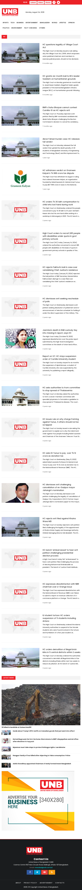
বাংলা (25, 2)
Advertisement (46, 883)
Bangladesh (45, 23)
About (18, 883)
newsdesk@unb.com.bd (41, 867)
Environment (16, 28)
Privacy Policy (30, 883)
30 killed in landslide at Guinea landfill (16, 727)
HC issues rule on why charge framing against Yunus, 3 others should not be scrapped (61, 422)
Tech (13, 23)
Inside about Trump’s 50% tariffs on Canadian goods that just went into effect (44, 731)
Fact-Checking (30, 28)
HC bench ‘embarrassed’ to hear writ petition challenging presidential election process (60, 553)
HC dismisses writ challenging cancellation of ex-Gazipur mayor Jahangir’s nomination (59, 487)
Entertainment (32, 23)
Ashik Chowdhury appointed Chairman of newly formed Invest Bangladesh (42, 764)
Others (42, 28)
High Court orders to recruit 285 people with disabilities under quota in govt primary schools (61, 236)
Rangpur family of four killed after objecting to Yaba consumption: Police (41, 755)
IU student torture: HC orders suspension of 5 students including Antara (59, 618)
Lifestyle (62, 23)
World (54, 23)
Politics (6, 28)
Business (20, 23)
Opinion (71, 23)
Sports (5, 23)
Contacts (59, 883)
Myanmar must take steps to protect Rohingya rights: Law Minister (39, 747)
